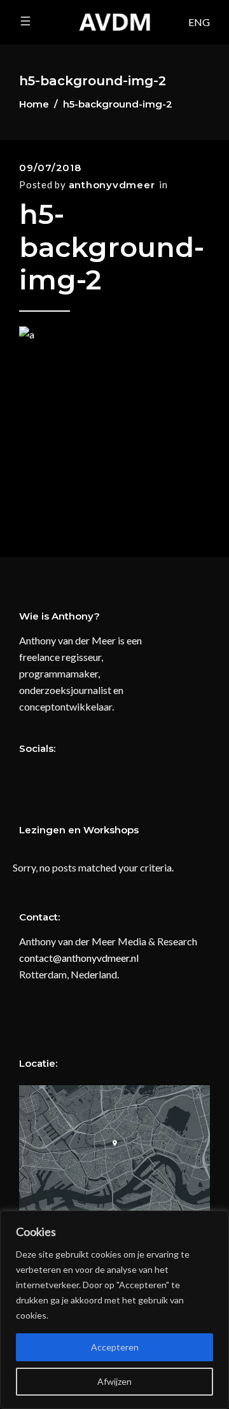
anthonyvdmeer (112, 185)
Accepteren (115, 1347)
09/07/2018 (50, 168)
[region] (114, 1310)
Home (34, 104)
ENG (199, 22)
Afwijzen (114, 1381)
